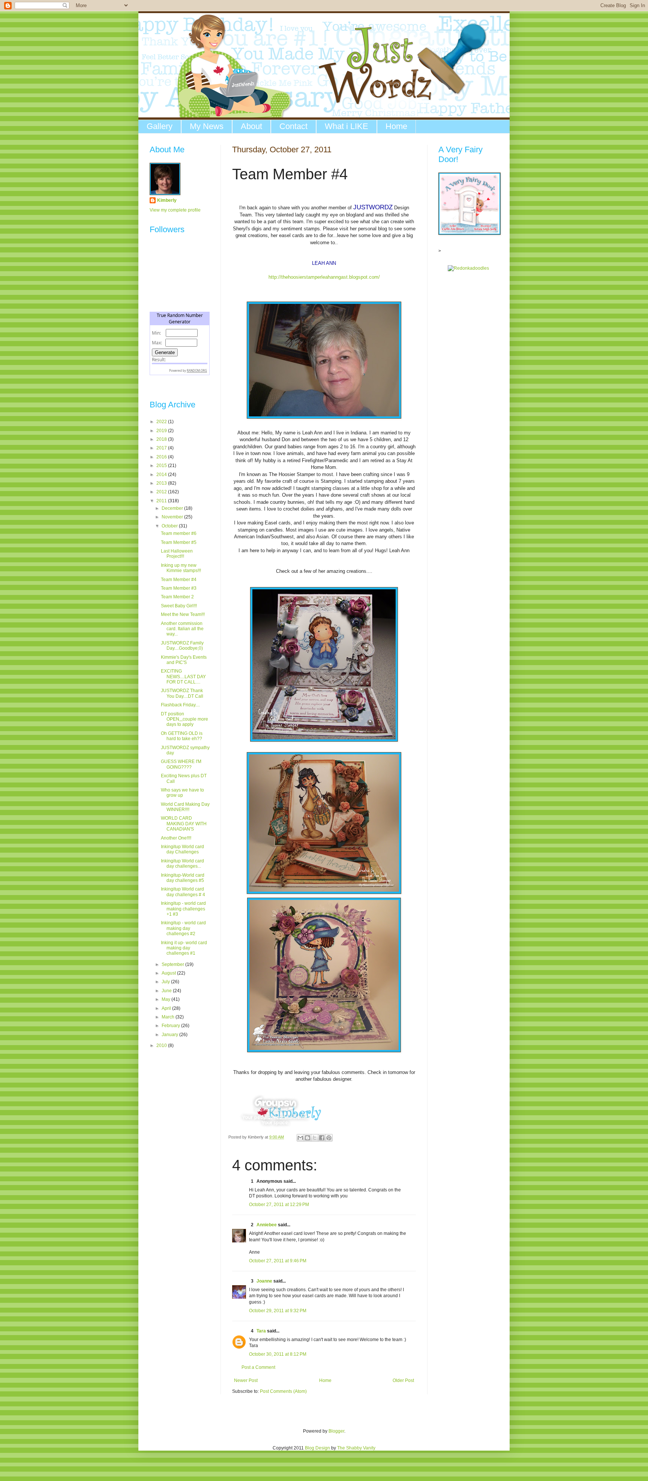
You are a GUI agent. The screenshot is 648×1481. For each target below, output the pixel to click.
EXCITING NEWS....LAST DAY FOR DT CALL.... (183, 676)
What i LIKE (346, 126)
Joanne (264, 1281)
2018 (162, 439)
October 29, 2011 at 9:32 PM (277, 1310)
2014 (162, 474)
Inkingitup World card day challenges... (182, 863)
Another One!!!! (176, 838)
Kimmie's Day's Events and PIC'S (184, 660)
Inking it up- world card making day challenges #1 (184, 948)
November (173, 517)
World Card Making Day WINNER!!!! (185, 807)
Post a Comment (258, 1367)
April (167, 1008)
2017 (162, 448)
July (166, 981)
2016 (162, 457)
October (170, 526)
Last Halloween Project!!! (177, 553)
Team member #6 (178, 533)
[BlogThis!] (307, 1138)
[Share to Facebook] (322, 1138)
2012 (162, 491)
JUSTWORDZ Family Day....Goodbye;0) (182, 645)
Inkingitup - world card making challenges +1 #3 (183, 909)
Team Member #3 (178, 588)
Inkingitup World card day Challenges (182, 849)
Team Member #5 (178, 542)
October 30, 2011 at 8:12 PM (277, 1354)
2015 (162, 465)
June (167, 990)
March (169, 1017)
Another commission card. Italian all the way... (182, 629)
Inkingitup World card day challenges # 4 (183, 891)
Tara (261, 1331)
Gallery (159, 126)
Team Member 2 (177, 596)
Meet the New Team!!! (183, 614)
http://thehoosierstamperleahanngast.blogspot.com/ (324, 277)
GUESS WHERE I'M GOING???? (181, 764)
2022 (162, 421)
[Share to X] (314, 1138)
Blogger (336, 1431)
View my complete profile (175, 210)
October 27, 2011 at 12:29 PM (279, 1204)
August (169, 973)
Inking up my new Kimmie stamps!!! (181, 568)
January (170, 1034)
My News (207, 126)
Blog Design (317, 1448)
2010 (162, 1045)
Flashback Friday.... (180, 704)
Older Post (403, 1380)
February (171, 1025)
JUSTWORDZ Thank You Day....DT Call (182, 693)
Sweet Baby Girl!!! (179, 605)
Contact (293, 126)
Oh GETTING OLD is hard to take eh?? (181, 736)
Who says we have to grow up (182, 792)
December (173, 508)
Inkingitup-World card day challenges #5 (182, 878)
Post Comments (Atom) (283, 1391)
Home (396, 126)
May (166, 999)
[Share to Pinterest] (329, 1138)
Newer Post (246, 1380)
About (251, 126)
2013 (162, 483)
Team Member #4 (178, 579)
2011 (162, 500)
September (173, 964)
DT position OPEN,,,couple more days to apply (184, 719)
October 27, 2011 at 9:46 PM (277, 1260)
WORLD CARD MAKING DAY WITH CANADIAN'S (184, 824)
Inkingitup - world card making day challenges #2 (183, 928)
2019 (162, 430)
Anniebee (266, 1224)
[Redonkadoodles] (468, 268)
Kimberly (167, 200)
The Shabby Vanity (356, 1448)
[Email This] (300, 1138)
